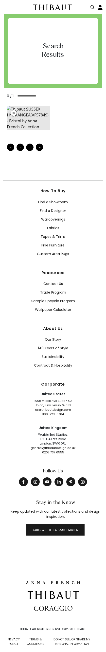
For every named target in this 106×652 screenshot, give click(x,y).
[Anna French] (53, 582)
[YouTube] (47, 481)
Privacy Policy (14, 641)
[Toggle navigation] (10, 7)
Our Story (53, 339)
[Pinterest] (70, 481)
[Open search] (92, 6)
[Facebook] (23, 481)
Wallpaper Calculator (53, 309)
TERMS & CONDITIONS (35, 641)
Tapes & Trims (53, 236)
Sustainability (53, 356)
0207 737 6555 (53, 452)
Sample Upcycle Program (53, 300)
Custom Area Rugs (53, 253)
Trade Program (53, 292)
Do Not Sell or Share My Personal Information (71, 641)
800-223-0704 (53, 414)
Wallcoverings (53, 219)
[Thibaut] (53, 594)
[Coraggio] (53, 608)
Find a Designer (53, 210)
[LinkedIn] (58, 481)
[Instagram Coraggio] (82, 481)
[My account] (100, 7)
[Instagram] (35, 481)
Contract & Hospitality (53, 365)
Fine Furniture (53, 245)
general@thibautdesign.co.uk (53, 448)
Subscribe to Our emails (55, 530)
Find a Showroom (53, 202)
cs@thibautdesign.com (53, 410)
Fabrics (53, 227)
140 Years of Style (53, 348)
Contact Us (53, 283)
